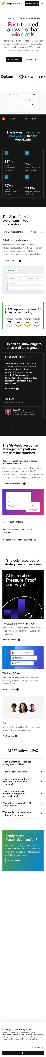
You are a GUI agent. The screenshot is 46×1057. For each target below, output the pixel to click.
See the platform (32, 59)
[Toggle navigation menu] (42, 3)
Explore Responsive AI (12, 483)
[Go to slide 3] (21, 427)
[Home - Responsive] (11, 3)
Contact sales (13, 59)
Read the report (9, 639)
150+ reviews (39, 119)
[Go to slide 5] (30, 427)
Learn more (14, 389)
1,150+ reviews (17, 119)
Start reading (8, 736)
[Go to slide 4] (26, 427)
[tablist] (23, 232)
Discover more (8, 689)
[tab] (15, 232)
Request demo (32, 3)
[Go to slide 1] (12, 427)
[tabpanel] (23, 264)
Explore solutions (10, 261)
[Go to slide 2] (17, 427)
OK (23, 1053)
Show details (34, 1047)
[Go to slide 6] (34, 427)
